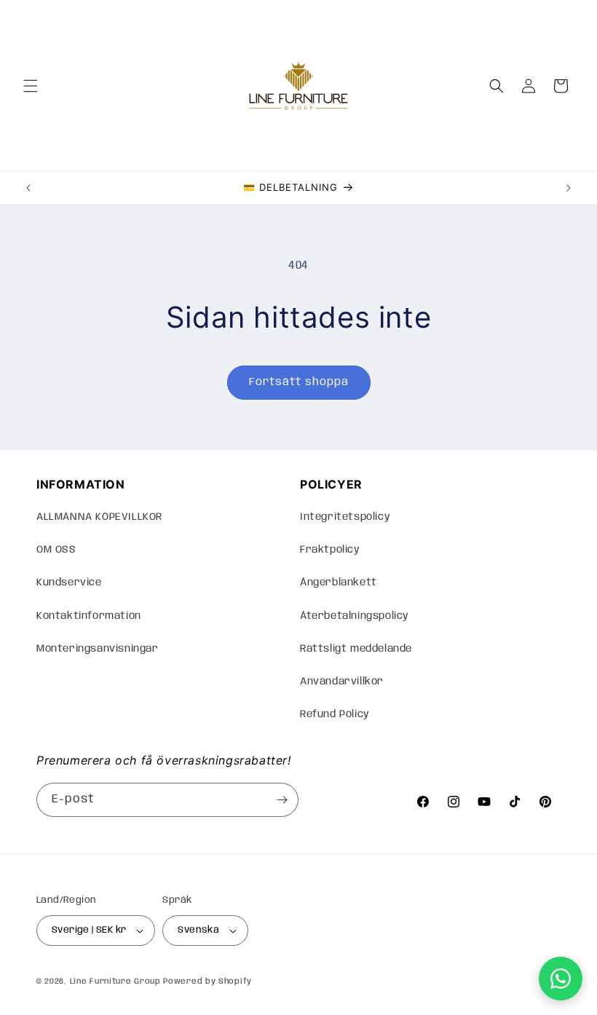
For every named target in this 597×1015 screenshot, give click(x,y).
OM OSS (56, 550)
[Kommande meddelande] (569, 188)
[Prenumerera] (282, 800)
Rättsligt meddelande (356, 649)
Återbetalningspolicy (354, 616)
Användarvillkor (342, 681)
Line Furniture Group (115, 981)
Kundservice (69, 582)
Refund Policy (335, 714)
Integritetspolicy (345, 517)
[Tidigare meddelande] (28, 188)
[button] (31, 86)
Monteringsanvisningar (97, 649)
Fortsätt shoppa (299, 382)
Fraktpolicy (330, 550)
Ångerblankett (338, 582)
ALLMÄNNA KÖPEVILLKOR (99, 517)
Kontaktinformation (88, 616)
